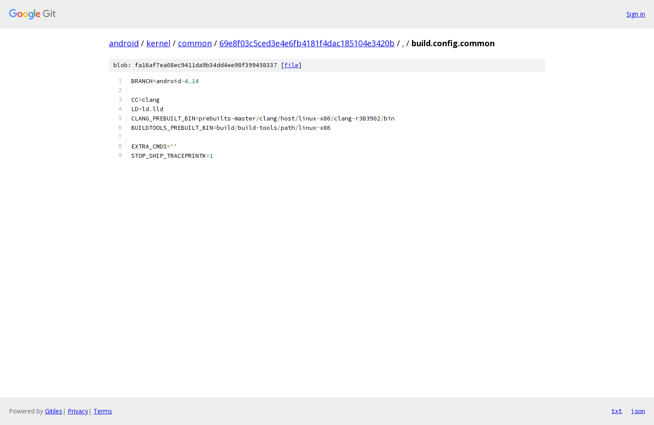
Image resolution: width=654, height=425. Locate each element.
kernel (158, 43)
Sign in (635, 14)
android (124, 43)
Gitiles (53, 411)
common (195, 43)
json (638, 411)
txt (616, 411)
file (291, 65)
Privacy (78, 411)
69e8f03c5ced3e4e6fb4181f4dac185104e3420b (307, 43)
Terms (102, 411)
